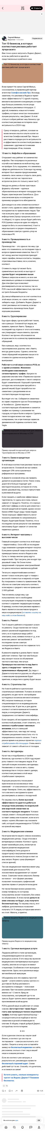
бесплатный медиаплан (21, 1047)
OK (39, 1120)
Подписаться (37, 38)
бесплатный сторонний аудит (15, 1063)
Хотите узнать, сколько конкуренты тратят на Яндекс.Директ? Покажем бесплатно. (21, 1078)
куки (16, 1120)
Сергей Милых (14, 37)
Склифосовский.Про (21, 93)
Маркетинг (11, 40)
